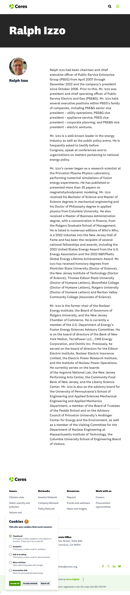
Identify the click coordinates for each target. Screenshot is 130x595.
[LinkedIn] (114, 567)
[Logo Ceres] (18, 6)
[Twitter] (108, 567)
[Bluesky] (119, 567)
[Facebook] (102, 567)
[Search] (109, 6)
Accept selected (30, 583)
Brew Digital (72, 579)
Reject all (45, 583)
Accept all (14, 583)
